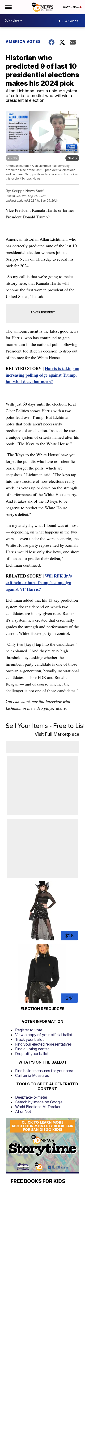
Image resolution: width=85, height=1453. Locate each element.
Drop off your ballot (31, 1053)
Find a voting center (32, 1049)
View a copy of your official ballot (43, 1034)
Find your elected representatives (43, 1044)
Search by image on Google (39, 1102)
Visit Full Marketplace (57, 734)
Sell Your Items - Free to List (45, 726)
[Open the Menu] (8, 7)
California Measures (32, 1075)
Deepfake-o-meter (31, 1097)
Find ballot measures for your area (44, 1070)
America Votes (23, 41)
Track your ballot (29, 1039)
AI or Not (23, 1111)
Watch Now (71, 7)
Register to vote (28, 1030)
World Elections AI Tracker (37, 1106)
